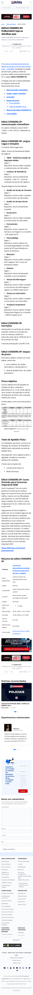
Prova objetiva (14, 103)
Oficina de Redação (7, 920)
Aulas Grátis (21, 901)
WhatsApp (22, 867)
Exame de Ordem (6, 900)
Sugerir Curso (22, 904)
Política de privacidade (16, 957)
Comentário (5, 807)
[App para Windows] (4, 968)
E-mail (3, 835)
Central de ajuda (24, 861)
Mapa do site (16, 963)
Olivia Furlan (5, 707)
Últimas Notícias (11, 24)
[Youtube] (17, 968)
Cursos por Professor (7, 917)
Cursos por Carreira (7, 912)
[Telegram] (17, 970)
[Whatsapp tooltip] (23, 968)
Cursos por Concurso (7, 909)
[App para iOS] (11, 968)
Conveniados (5, 877)
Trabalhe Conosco (6, 882)
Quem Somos (5, 861)
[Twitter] (29, 968)
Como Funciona (5, 864)
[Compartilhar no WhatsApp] (27, 51)
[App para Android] (14, 968)
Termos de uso (16, 960)
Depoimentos (22, 893)
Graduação (4, 903)
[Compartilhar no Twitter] (22, 51)
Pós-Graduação (6, 906)
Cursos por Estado (6, 914)
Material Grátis (22, 896)
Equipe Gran (17, 44)
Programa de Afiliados (7, 880)
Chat (20, 864)
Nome (3, 828)
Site (2, 842)
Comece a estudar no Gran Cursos (16, 649)
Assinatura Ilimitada (7, 893)
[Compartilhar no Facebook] (20, 51)
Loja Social (4, 869)
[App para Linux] (8, 968)
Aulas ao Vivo (22, 899)
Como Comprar (5, 867)
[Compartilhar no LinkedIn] (25, 51)
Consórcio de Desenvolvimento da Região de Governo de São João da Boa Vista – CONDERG (16, 66)
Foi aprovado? (23, 885)
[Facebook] (26, 968)
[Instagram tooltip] (20, 968)
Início (2, 24)
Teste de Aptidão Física (17, 106)
